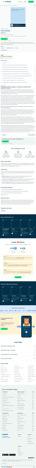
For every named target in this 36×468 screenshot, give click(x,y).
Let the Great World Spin (4, 379)
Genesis (18, 430)
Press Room (20, 454)
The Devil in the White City (21, 421)
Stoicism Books (4, 421)
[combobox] (5, 463)
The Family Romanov (17, 381)
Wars (16, 47)
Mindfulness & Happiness (21, 405)
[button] (18, 346)
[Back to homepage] (8, 1)
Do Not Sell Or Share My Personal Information (14, 460)
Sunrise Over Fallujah (17, 374)
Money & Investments (20, 407)
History (10, 5)
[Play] (12, 25)
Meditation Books (5, 418)
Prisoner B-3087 (16, 371)
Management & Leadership (21, 400)
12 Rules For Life (4, 400)
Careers (19, 449)
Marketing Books (4, 430)
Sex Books (3, 426)
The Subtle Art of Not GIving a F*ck (7, 410)
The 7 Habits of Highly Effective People (8, 397)
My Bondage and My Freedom (18, 367)
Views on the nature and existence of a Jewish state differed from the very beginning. (16, 67)
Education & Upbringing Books (7, 423)
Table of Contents (4, 50)
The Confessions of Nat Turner (18, 379)
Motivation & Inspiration (20, 403)
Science (18, 402)
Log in (26, 1)
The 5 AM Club (4, 395)
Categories (5, 5)
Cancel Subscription (31, 443)
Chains (2, 366)
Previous (4, 134)
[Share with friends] (34, 5)
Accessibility (4, 460)
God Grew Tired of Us (4, 371)
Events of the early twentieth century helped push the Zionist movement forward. (15, 69)
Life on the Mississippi (4, 381)
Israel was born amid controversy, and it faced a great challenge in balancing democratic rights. (18, 75)
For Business (20, 1)
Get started (31, 1)
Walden (18, 423)
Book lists (19, 436)
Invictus (2, 378)
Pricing (29, 436)
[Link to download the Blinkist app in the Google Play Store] (12, 455)
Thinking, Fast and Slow (5, 402)
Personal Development (20, 393)
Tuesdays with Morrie (20, 418)
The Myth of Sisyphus (20, 428)
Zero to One (4, 403)
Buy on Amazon (4, 194)
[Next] (34, 228)
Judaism (3, 47)
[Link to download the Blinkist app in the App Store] (5, 455)
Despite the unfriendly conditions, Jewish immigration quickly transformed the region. (16, 71)
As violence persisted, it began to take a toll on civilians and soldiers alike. (14, 80)
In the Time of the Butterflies (5, 376)
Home (2, 5)
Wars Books (4, 428)
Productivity (19, 397)
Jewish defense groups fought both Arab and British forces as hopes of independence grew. (17, 73)
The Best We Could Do (17, 376)
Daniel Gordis (3, 32)
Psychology (19, 395)
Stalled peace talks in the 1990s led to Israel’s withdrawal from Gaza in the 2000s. (15, 82)
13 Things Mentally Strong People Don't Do (8, 406)
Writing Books (4, 416)
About (19, 448)
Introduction (4, 62)
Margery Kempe (16, 366)
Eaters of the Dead (3, 367)
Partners (19, 451)
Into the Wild (19, 420)
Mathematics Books (5, 420)
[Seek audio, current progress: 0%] (18, 25)
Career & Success (19, 398)
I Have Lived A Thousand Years (5, 374)
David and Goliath (20, 426)
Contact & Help (30, 441)
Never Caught (16, 369)
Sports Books (4, 425)
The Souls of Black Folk (20, 425)
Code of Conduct (20, 453)
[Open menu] (3, 2)
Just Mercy (18, 416)
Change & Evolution (9, 47)
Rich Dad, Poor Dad (5, 398)
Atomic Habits (4, 393)
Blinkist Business (30, 438)
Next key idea (31, 134)
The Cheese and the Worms (18, 378)
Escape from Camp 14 (4, 369)
